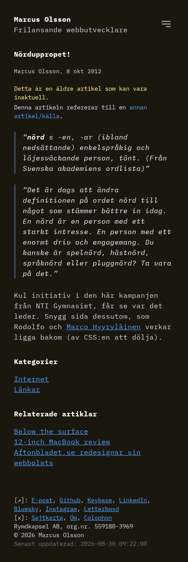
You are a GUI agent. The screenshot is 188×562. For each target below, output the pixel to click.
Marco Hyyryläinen (103, 326)
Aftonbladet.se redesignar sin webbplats (77, 457)
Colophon (98, 517)
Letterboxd (101, 509)
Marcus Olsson (71, 24)
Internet (31, 379)
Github (69, 500)
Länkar (27, 389)
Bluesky (26, 509)
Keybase (99, 500)
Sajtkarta (47, 517)
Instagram (61, 509)
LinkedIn (133, 500)
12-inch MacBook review (62, 441)
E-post (41, 500)
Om (73, 517)
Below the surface (51, 431)
